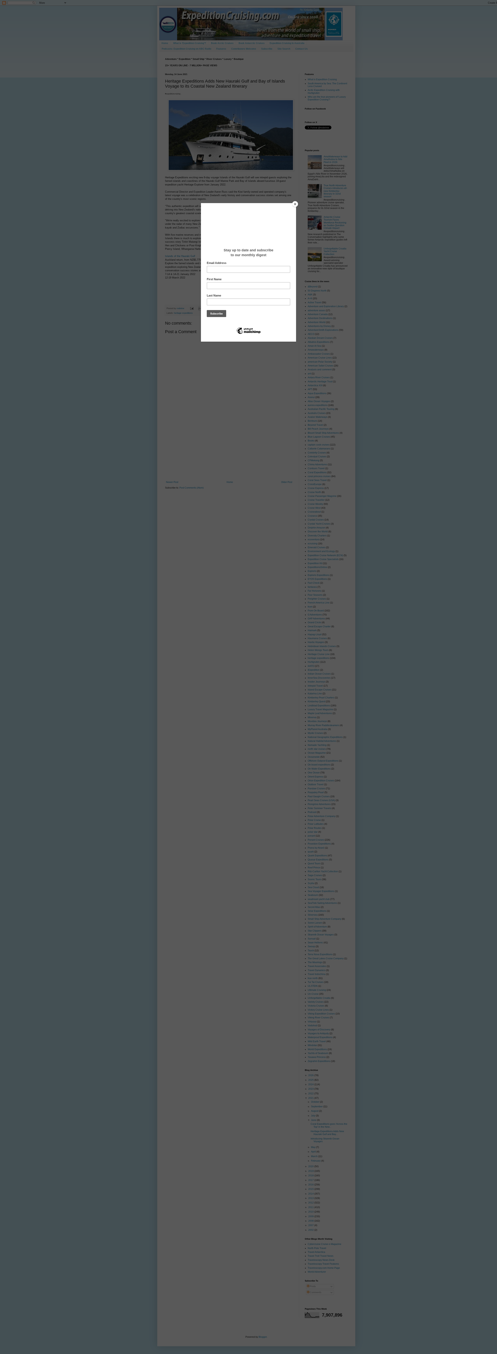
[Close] (295, 204)
